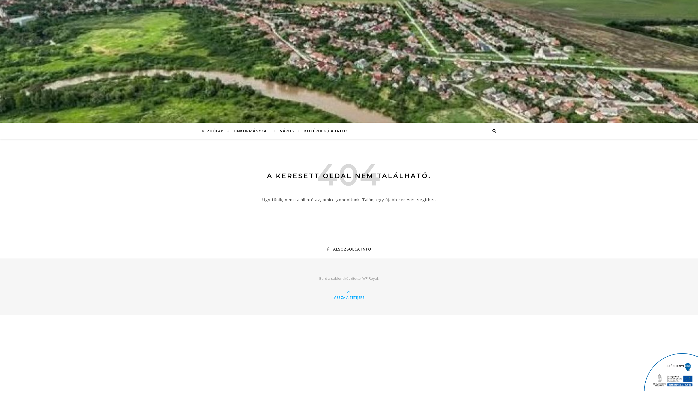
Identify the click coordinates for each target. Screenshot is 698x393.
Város (287, 130)
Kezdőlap (212, 130)
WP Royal (370, 278)
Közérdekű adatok (326, 130)
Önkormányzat (252, 130)
